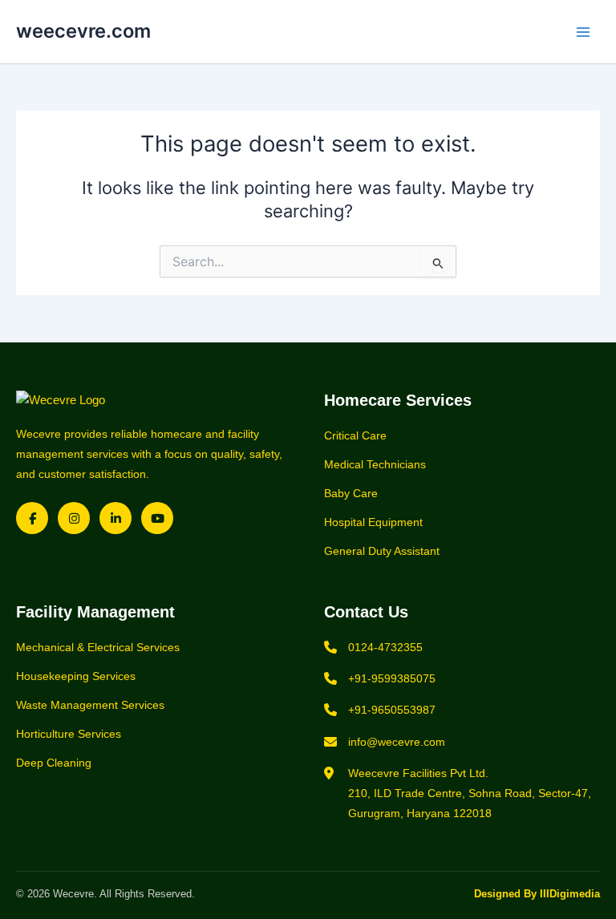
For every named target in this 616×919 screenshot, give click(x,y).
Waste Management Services (90, 704)
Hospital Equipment (373, 522)
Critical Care (355, 435)
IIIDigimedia (570, 894)
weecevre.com (83, 31)
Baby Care (351, 493)
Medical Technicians (375, 464)
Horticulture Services (68, 733)
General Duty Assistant (382, 551)
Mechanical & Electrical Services (98, 647)
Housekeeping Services (76, 676)
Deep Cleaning (53, 762)
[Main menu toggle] (583, 32)
